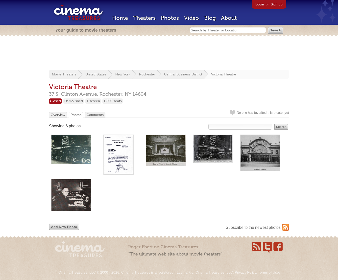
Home (120, 18)
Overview (58, 115)
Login (259, 4)
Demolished (73, 101)
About (229, 18)
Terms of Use (268, 272)
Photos (170, 18)
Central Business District (183, 74)
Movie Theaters (64, 74)
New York (122, 74)
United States (95, 74)
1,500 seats (112, 101)
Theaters (144, 18)
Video (191, 18)
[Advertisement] (169, 54)
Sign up (277, 4)
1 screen (93, 101)
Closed (55, 101)
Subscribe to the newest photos (253, 227)
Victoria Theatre (223, 74)
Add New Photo (64, 227)
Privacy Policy (245, 272)
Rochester (147, 74)
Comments (95, 115)
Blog (210, 18)
